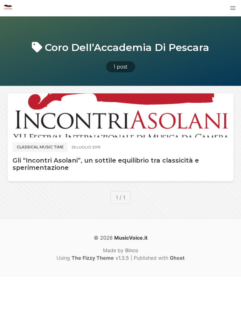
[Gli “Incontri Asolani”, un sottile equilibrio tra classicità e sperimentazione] (120, 115)
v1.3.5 (100, 258)
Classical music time (40, 147)
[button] (233, 8)
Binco (131, 250)
